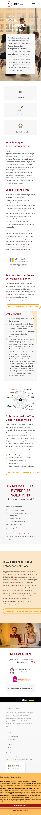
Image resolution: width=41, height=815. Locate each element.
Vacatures (11, 747)
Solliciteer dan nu (17, 579)
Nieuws (10, 744)
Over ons (10, 742)
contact (8, 297)
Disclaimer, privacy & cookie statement (11, 799)
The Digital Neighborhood (25, 533)
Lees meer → (31, 700)
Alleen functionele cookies (20, 810)
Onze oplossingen (13, 736)
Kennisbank (11, 739)
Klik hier (26, 246)
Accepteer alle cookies (20, 805)
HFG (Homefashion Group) (20, 688)
